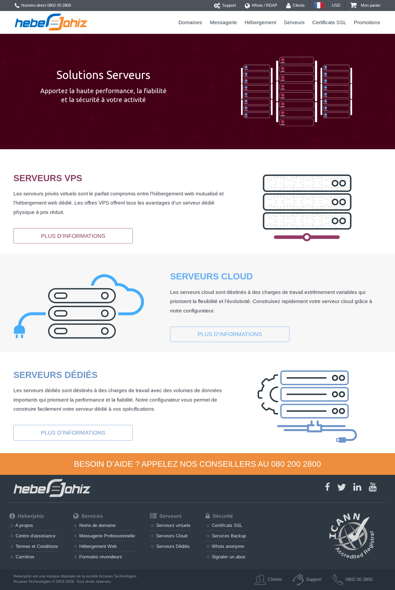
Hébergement (260, 22)
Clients (298, 5)
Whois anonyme (227, 546)
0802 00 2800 (59, 5)
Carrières (24, 556)
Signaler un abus (227, 556)
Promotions (367, 22)
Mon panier (370, 5)
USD (336, 5)
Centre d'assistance (34, 535)
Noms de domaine (97, 525)
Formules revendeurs (100, 556)
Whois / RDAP (264, 5)
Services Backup (228, 535)
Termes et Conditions (36, 546)
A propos (23, 525)
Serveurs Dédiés (172, 546)
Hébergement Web (97, 546)
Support (228, 5)
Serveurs (294, 22)
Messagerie (223, 22)
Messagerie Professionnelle (106, 535)
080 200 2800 (296, 464)
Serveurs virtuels (173, 525)
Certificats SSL (329, 22)
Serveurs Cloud (171, 535)
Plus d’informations (73, 236)
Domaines (190, 22)
